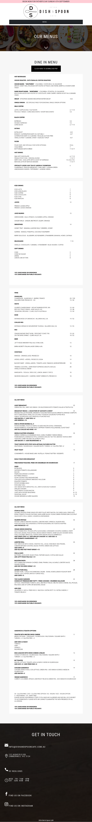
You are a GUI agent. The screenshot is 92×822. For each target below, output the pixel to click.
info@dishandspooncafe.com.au (27, 747)
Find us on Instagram (21, 806)
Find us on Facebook (20, 795)
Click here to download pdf (46, 69)
